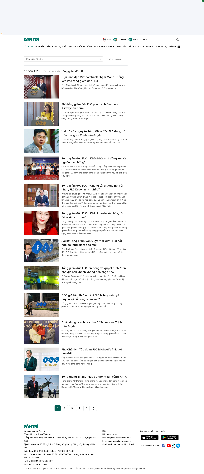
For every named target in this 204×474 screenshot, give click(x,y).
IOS (149, 437)
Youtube (169, 446)
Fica (109, 39)
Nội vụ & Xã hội (140, 39)
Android (170, 437)
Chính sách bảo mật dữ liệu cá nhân (118, 444)
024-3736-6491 (41, 451)
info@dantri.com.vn (38, 464)
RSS (104, 431)
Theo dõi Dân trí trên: (149, 445)
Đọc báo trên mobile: (152, 431)
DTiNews (122, 39)
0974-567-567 (46, 461)
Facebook (163, 446)
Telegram (178, 446)
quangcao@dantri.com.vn (120, 441)
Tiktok (173, 446)
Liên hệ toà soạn (110, 434)
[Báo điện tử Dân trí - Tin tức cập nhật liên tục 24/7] (31, 40)
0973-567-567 (67, 451)
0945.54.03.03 (126, 437)
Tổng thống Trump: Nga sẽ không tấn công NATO (94, 376)
